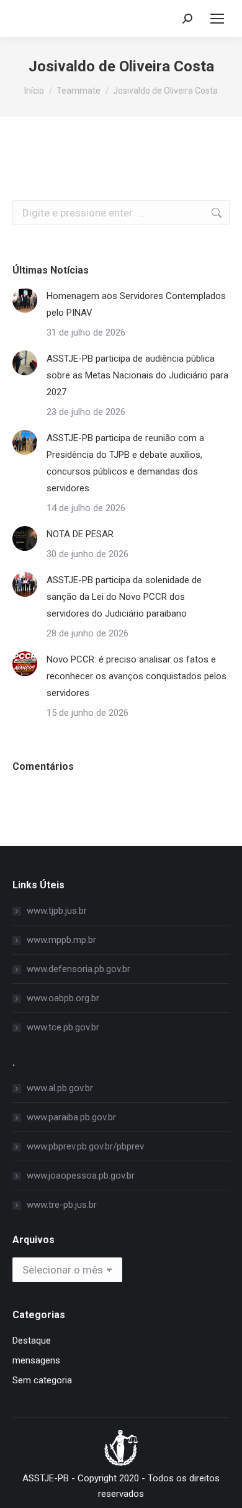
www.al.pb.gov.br (60, 1088)
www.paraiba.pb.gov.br (71, 1117)
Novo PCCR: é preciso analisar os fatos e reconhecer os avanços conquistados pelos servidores (136, 676)
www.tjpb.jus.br (57, 910)
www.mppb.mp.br (61, 939)
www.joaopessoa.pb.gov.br (81, 1175)
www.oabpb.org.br (63, 998)
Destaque (31, 1340)
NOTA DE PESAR (80, 534)
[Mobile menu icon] (217, 18)
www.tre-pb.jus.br (62, 1204)
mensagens (36, 1360)
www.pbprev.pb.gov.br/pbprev (85, 1146)
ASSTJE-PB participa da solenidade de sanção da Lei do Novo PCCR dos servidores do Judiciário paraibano (124, 596)
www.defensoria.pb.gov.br (78, 969)
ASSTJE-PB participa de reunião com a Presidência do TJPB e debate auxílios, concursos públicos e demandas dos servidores (125, 463)
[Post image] (24, 300)
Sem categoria (42, 1380)
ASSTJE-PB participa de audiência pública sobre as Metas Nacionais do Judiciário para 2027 (137, 375)
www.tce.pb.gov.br (63, 1027)
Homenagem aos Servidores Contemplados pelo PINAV (136, 304)
